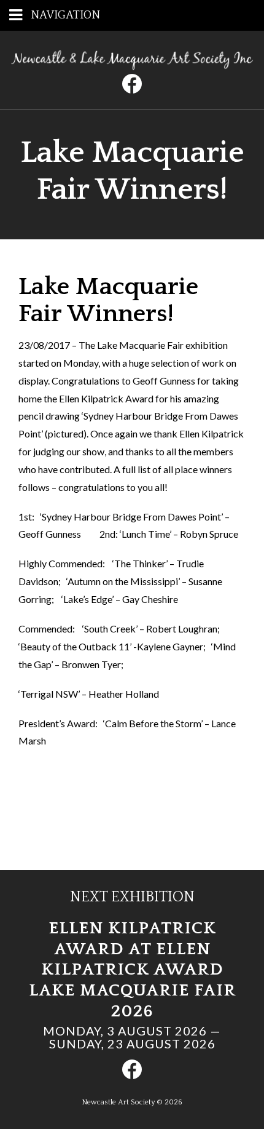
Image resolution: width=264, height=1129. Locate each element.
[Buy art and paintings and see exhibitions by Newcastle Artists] (132, 66)
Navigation (65, 15)
